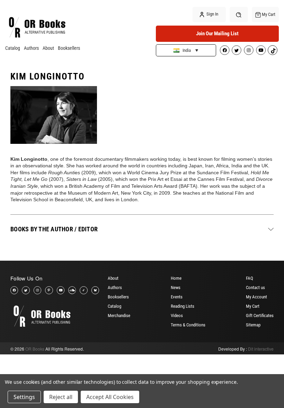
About (48, 48)
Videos (177, 315)
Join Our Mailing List (217, 33)
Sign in (211, 14)
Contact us (255, 287)
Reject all (60, 397)
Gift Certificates (260, 315)
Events (177, 296)
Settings (24, 397)
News (175, 287)
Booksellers (69, 48)
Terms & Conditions (188, 324)
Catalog (12, 48)
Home (176, 278)
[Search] (239, 14)
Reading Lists (182, 306)
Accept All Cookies (110, 397)
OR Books (34, 349)
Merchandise (119, 315)
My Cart (252, 306)
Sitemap (253, 324)
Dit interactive (261, 349)
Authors (31, 48)
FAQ (249, 278)
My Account (256, 296)
